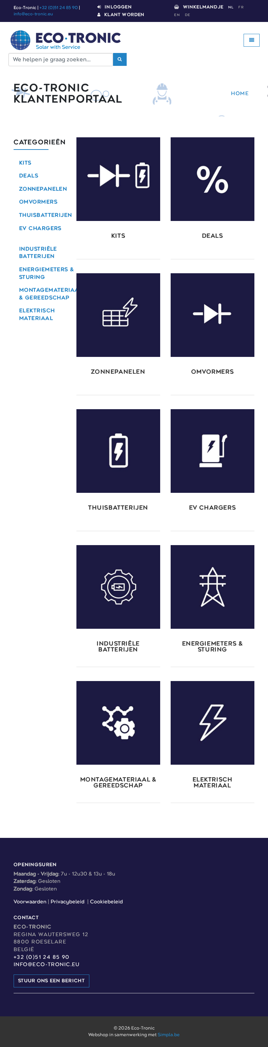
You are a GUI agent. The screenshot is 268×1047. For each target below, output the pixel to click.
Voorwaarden (30, 902)
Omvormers (212, 372)
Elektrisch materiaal (213, 783)
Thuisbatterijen (118, 508)
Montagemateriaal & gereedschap (118, 783)
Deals (212, 236)
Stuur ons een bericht (51, 981)
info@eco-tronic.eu (33, 14)
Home (240, 93)
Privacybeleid (68, 902)
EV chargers (212, 508)
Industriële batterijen (118, 647)
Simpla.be (169, 1035)
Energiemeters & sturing (212, 647)
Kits (118, 236)
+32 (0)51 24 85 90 (58, 8)
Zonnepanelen (118, 372)
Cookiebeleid (106, 902)
